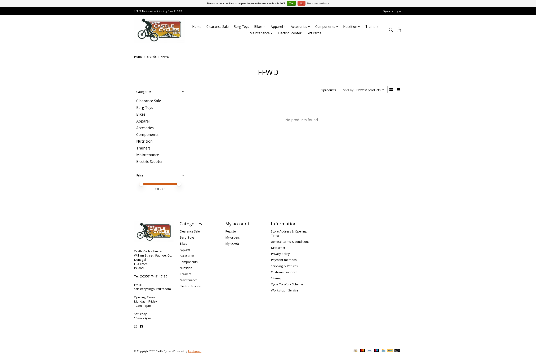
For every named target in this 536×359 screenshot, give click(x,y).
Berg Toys (241, 26)
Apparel (143, 121)
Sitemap (276, 278)
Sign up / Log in (392, 11)
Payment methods (284, 260)
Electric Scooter (290, 33)
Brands (152, 56)
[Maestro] (376, 351)
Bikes (140, 114)
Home (196, 26)
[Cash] (355, 351)
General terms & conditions (290, 241)
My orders (232, 237)
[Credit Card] (383, 351)
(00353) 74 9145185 (153, 276)
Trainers (372, 26)
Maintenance (147, 154)
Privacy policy (280, 254)
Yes (291, 3)
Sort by (348, 90)
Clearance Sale (217, 26)
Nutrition (144, 141)
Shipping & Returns (284, 266)
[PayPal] (390, 351)
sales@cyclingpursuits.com (152, 289)
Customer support (284, 272)
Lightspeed (194, 351)
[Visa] (369, 351)
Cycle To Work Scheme (287, 284)
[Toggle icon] (391, 30)
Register (231, 231)
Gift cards (314, 33)
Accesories (145, 127)
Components (147, 134)
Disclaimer (278, 247)
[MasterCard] (362, 351)
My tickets (232, 243)
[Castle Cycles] (159, 29)
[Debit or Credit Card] (397, 351)
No (301, 3)
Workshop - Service (284, 290)
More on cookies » (318, 3)
